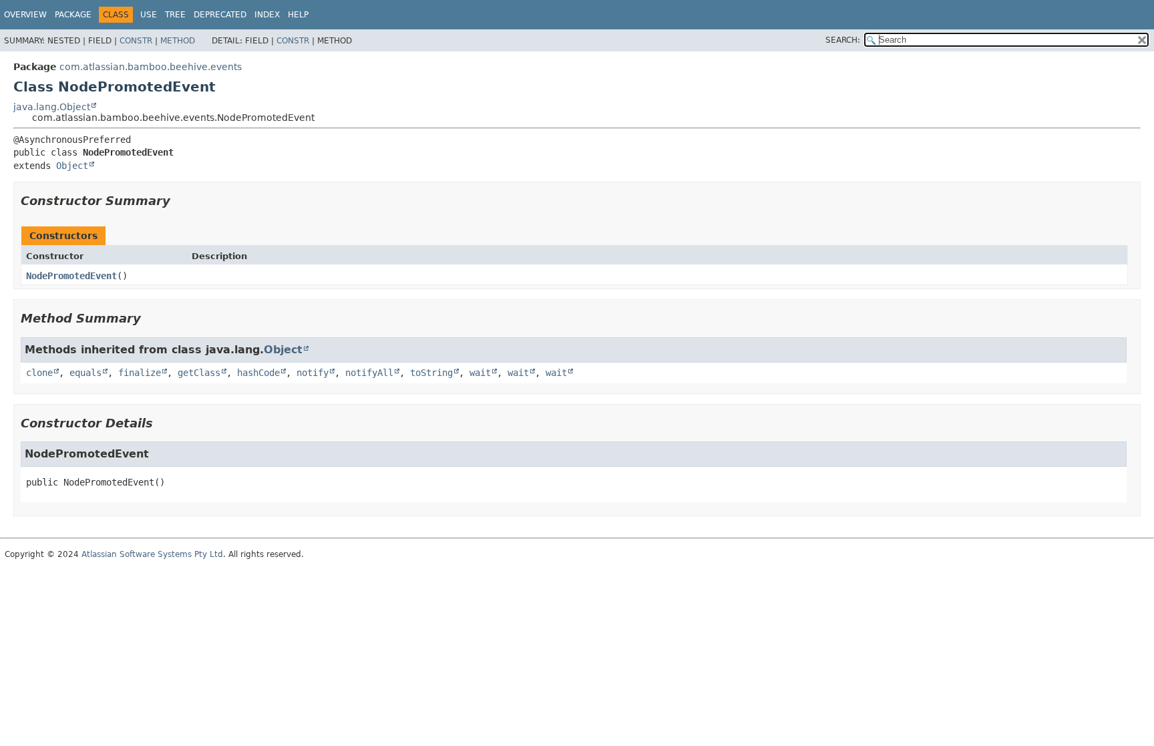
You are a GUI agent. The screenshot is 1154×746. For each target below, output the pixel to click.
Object (72, 165)
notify (313, 372)
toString (431, 372)
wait (480, 372)
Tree (175, 14)
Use (148, 14)
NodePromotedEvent (71, 275)
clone (39, 372)
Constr (136, 40)
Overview (25, 14)
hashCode (258, 372)
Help (298, 14)
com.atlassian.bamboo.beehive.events (150, 66)
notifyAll (369, 372)
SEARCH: (842, 40)
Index (267, 14)
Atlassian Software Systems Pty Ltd (152, 554)
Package (73, 14)
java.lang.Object (51, 107)
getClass (199, 372)
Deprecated (220, 14)
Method (177, 40)
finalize (139, 372)
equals (85, 372)
